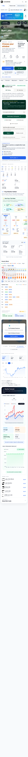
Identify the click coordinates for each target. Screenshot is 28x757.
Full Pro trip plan (15, 123)
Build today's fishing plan (13, 116)
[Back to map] (2, 27)
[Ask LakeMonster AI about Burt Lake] (24, 61)
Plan (2, 80)
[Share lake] (22, 22)
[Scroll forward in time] (26, 275)
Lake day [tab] (21, 90)
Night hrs (10, 265)
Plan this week (20, 120)
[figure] (14, 414)
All (12, 363)
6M (6, 363)
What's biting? (8, 120)
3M (3, 363)
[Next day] (23, 399)
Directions (8, 68)
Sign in (8, 133)
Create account (19, 133)
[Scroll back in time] (2, 275)
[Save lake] (25, 22)
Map (3, 5)
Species (21, 80)
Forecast (7, 80)
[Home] (5, 2)
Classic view (12, 5)
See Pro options (14, 336)
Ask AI (21, 68)
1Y (9, 363)
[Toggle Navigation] (25, 1)
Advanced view (21, 5)
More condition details (6, 76)
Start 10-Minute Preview (14, 333)
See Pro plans (13, 157)
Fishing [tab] (9, 90)
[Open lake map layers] (18, 22)
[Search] (22, 1)
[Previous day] (4, 399)
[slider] (14, 281)
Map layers (14, 80)
